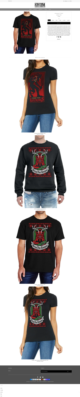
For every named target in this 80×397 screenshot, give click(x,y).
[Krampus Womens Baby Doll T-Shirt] (40, 96)
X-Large (60, 20)
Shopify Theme (39, 381)
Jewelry (40, 9)
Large (56, 20)
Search (9, 370)
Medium (53, 20)
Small (49, 20)
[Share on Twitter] (58, 37)
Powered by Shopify (50, 381)
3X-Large (68, 20)
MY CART (69, 1)
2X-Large (64, 20)
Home (30, 9)
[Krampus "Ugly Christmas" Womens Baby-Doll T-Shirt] (40, 323)
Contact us (58, 39)
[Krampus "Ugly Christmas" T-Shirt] (40, 247)
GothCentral (34, 381)
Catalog (35, 9)
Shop (50, 9)
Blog (46, 9)
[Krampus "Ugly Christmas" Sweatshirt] (40, 171)
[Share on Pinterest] (60, 37)
